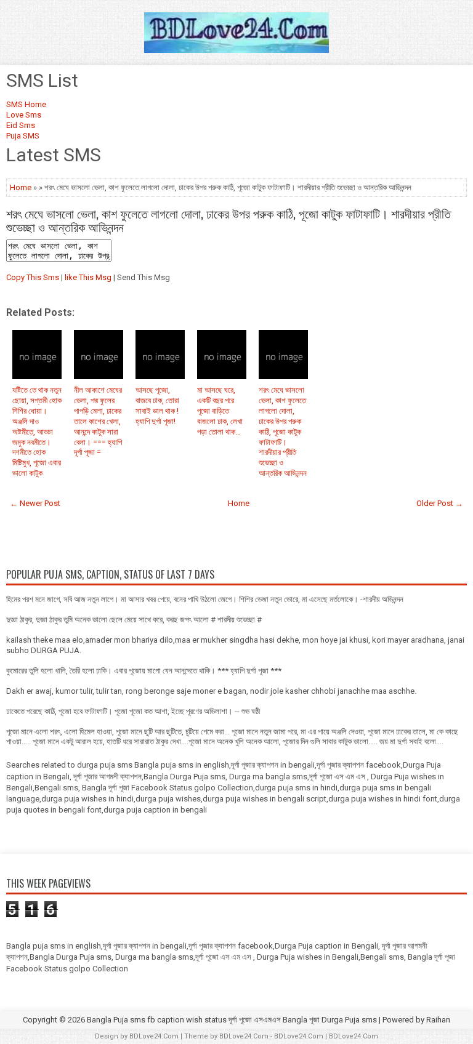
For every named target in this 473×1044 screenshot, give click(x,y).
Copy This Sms (32, 277)
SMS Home (26, 104)
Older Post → (439, 503)
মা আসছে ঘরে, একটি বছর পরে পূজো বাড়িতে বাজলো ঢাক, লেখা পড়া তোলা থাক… (220, 410)
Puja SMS (22, 135)
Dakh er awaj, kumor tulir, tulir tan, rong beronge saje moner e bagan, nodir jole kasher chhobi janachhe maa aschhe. (211, 691)
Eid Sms (20, 125)
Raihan (438, 1019)
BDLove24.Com (154, 1036)
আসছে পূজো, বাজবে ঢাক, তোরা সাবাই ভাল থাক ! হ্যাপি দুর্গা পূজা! (157, 405)
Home (20, 187)
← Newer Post (35, 503)
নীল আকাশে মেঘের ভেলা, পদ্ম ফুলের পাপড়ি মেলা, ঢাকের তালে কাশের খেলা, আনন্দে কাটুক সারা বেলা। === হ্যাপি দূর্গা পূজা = (98, 421)
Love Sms (23, 114)
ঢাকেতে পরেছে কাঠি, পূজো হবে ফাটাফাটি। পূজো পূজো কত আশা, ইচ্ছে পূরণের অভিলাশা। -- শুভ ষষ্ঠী (133, 711)
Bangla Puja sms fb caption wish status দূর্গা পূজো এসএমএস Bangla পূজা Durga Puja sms (232, 1019)
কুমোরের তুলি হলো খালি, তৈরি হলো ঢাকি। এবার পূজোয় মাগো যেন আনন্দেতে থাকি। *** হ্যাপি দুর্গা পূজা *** (143, 670)
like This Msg (88, 277)
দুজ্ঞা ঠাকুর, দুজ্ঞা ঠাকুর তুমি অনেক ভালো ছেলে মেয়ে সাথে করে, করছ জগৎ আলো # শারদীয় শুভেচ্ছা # (134, 619)
